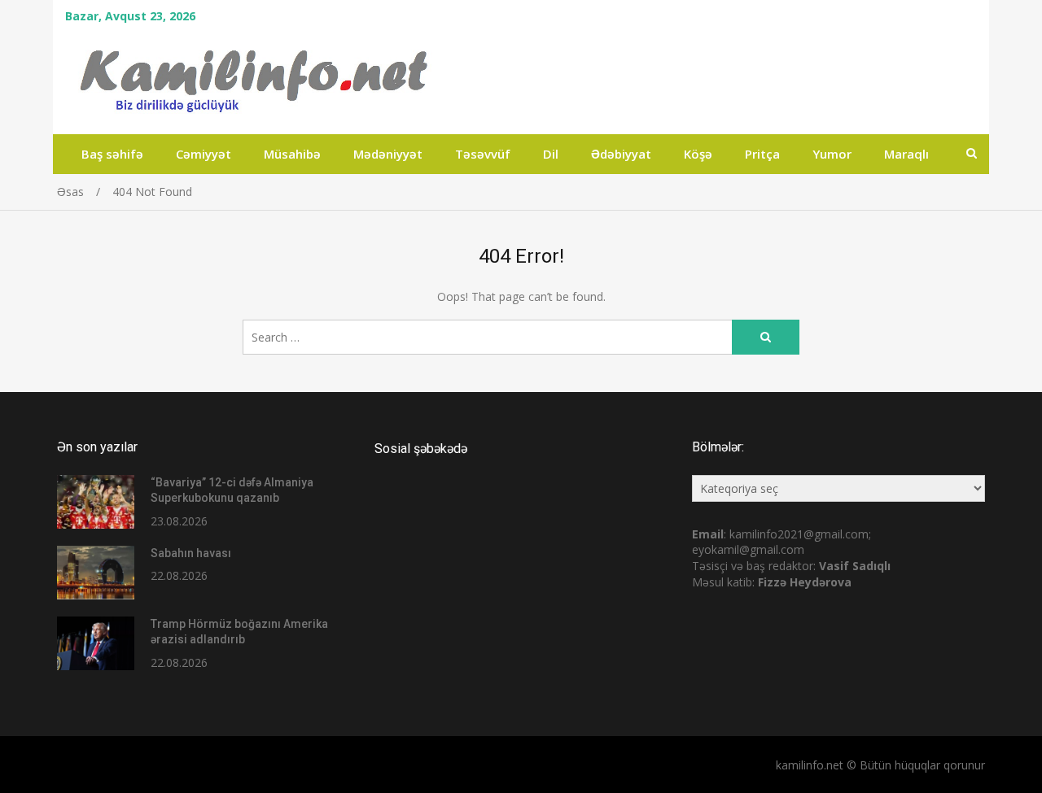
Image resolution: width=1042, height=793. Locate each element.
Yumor (832, 154)
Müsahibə (292, 154)
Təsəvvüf (482, 154)
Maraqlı (906, 154)
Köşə (698, 154)
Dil (550, 154)
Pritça (762, 154)
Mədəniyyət (387, 154)
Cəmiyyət (203, 154)
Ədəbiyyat (621, 154)
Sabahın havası (191, 553)
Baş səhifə (112, 154)
